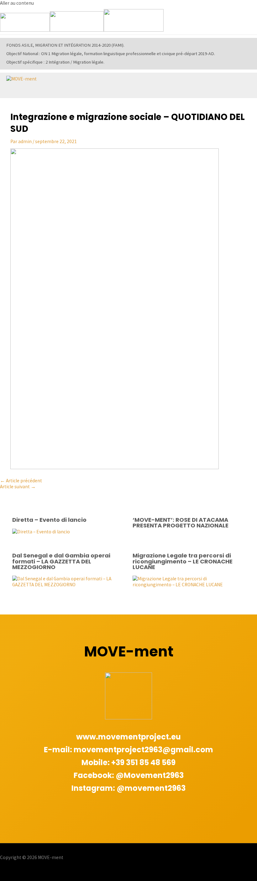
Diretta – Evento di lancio (49, 520)
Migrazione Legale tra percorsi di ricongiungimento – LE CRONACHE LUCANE (183, 561)
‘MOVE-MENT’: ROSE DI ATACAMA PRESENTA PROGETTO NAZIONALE (180, 522)
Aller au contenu (17, 3)
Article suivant (18, 487)
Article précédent (21, 481)
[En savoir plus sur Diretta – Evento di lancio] (41, 532)
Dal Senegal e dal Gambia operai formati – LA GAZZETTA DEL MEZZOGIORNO (61, 561)
